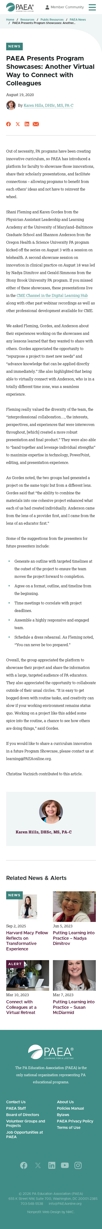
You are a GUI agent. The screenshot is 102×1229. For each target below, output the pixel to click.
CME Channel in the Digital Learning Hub (52, 295)
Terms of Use (68, 1128)
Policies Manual (70, 1108)
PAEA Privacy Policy (75, 1121)
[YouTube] (65, 1165)
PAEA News (78, 19)
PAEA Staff (16, 1108)
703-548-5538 (32, 1204)
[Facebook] (24, 1165)
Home (10, 19)
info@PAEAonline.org (65, 1204)
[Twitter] (38, 1165)
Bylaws (63, 1115)
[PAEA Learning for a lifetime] (20, 7)
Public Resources (52, 19)
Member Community (67, 7)
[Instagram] (78, 1165)
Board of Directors (22, 1115)
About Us (65, 1102)
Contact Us (16, 1102)
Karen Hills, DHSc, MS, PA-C (48, 105)
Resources (27, 19)
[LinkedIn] (51, 1165)
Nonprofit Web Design (44, 1212)
